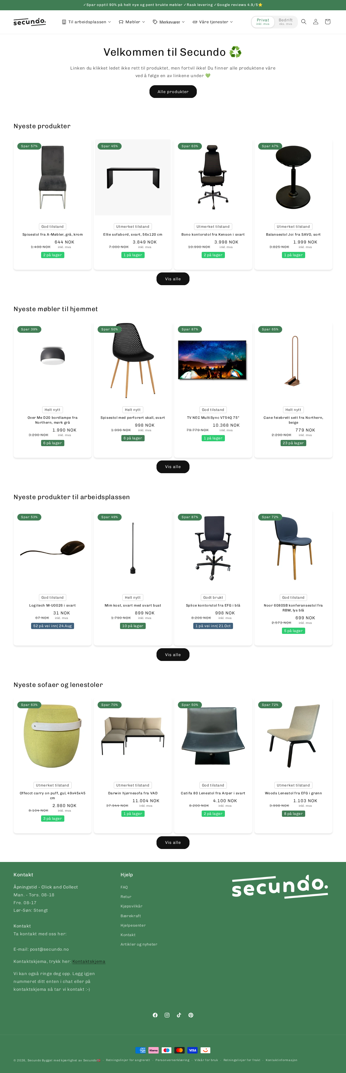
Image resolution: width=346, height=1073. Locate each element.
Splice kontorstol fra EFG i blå (213, 605)
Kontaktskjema (89, 961)
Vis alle (173, 279)
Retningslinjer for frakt (242, 1060)
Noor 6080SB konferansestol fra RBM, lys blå (293, 607)
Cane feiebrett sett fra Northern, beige (293, 419)
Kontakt (128, 935)
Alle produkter (173, 91)
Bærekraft (131, 916)
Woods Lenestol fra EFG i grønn (293, 793)
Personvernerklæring (172, 1060)
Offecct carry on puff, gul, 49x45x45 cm (53, 795)
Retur (126, 896)
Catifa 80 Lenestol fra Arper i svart (213, 793)
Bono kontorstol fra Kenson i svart (213, 234)
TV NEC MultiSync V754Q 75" (213, 417)
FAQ (124, 887)
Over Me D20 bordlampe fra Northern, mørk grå (53, 419)
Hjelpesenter (133, 925)
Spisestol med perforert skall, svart (133, 417)
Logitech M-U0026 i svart (52, 605)
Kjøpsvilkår (132, 906)
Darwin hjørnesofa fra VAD (133, 793)
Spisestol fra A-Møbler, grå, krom (52, 234)
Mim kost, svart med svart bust (133, 605)
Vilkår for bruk (206, 1060)
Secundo (34, 1060)
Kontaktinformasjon (282, 1060)
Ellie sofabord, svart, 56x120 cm (132, 234)
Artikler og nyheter (139, 944)
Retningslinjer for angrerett (128, 1060)
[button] (304, 22)
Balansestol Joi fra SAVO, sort (293, 234)
